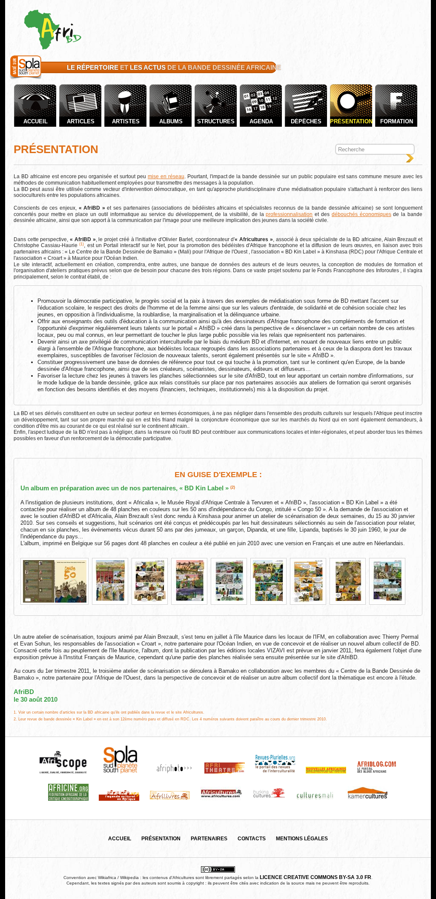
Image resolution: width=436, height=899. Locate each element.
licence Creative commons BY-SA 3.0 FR (315, 877)
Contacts (252, 839)
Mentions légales (302, 839)
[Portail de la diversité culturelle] (25, 79)
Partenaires (209, 839)
